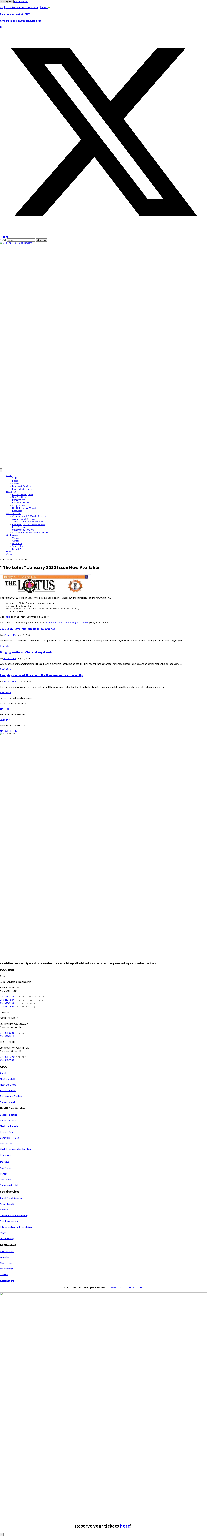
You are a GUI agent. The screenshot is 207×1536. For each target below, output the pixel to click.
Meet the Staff (7, 1079)
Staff (14, 478)
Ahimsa (4, 1209)
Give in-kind (6, 1179)
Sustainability (7, 1238)
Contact (9, 554)
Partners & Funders (21, 486)
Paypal (3, 1174)
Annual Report (7, 1102)
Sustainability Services (23, 530)
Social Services (13, 513)
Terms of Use (136, 1288)
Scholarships (18, 546)
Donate (9, 551)
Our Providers (19, 497)
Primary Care (18, 500)
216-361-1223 (7, 1057)
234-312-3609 (7, 1006)
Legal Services (19, 527)
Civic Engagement (9, 1221)
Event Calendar (8, 1090)
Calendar (16, 483)
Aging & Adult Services (23, 519)
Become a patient (9, 1115)
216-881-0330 (7, 1033)
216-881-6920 (7, 1036)
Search (3, 240)
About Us (5, 1073)
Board (15, 481)
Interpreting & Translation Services (28, 524)
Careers (15, 540)
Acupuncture (18, 505)
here (7, 617)
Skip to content (21, 1)
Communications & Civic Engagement (30, 532)
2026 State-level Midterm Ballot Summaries (27, 629)
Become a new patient (22, 494)
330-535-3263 (7, 996)
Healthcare (11, 491)
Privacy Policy (117, 1288)
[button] (1, 27)
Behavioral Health (21, 502)
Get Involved (12, 535)
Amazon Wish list (9, 1185)
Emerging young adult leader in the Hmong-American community (41, 675)
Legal (3, 1232)
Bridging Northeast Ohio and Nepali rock (26, 652)
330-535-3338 (7, 1003)
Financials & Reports (22, 489)
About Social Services (11, 1198)
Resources (17, 510)
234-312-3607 (7, 1000)
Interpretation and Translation (16, 1227)
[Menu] (1, 470)
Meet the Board (8, 1084)
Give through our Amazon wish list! (20, 21)
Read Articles (7, 1251)
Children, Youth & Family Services (29, 516)
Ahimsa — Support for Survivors (28, 521)
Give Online (6, 1168)
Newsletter (17, 543)
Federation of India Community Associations (67, 622)
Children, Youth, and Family (14, 1215)
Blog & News (18, 549)
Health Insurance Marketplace (26, 508)
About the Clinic (8, 1120)
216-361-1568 (7, 1060)
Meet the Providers (10, 1126)
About (9, 475)
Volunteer (16, 538)
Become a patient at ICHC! (15, 14)
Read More (5, 646)
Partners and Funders (11, 1096)
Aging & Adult (7, 1204)
